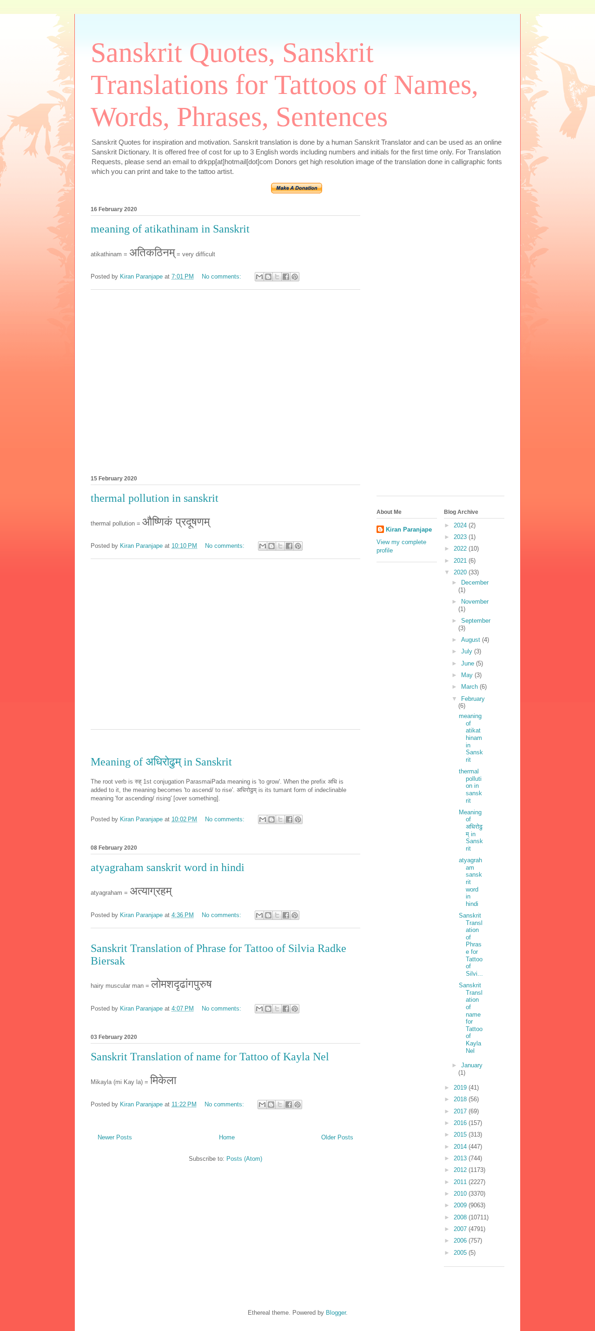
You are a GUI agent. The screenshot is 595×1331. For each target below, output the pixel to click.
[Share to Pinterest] (294, 276)
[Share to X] (277, 276)
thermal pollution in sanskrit (154, 498)
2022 (461, 548)
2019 (461, 1087)
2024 (461, 525)
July (467, 651)
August (471, 639)
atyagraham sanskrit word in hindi (168, 867)
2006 (461, 1240)
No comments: (222, 276)
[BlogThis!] (268, 276)
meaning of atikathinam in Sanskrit (170, 229)
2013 (461, 1158)
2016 (461, 1122)
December (475, 582)
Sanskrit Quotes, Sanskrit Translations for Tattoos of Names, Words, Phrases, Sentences (284, 84)
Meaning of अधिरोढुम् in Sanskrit (161, 762)
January (472, 1065)
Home (227, 1137)
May (468, 675)
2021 (461, 560)
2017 (461, 1111)
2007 (461, 1228)
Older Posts (337, 1137)
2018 (461, 1099)
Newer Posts (115, 1137)
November (475, 601)
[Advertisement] (225, 381)
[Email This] (259, 276)
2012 (461, 1169)
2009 (461, 1205)
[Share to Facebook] (286, 276)
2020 (461, 572)
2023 (461, 536)
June (468, 663)
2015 (461, 1134)
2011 (461, 1181)
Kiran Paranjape (409, 529)
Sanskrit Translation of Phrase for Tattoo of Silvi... (471, 944)
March (470, 686)
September (475, 620)
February (473, 698)
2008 (461, 1217)
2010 (461, 1193)
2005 (461, 1252)
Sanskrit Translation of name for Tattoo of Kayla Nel (210, 1057)
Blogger (336, 1312)
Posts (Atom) (244, 1158)
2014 (461, 1146)
